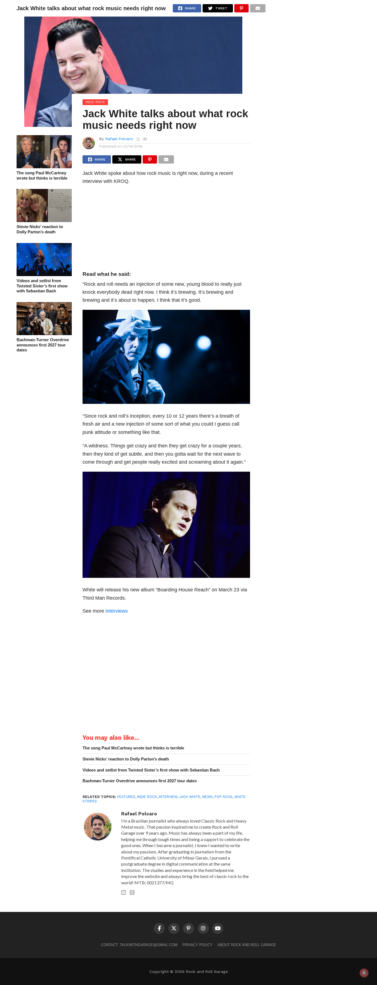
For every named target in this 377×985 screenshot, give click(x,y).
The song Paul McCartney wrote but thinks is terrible (42, 175)
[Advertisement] (166, 229)
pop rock (223, 797)
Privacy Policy (197, 945)
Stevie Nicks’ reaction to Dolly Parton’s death (40, 229)
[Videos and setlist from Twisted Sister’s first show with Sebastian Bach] (44, 274)
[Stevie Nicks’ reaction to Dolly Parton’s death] (44, 220)
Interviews (116, 611)
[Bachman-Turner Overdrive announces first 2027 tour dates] (44, 333)
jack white (189, 797)
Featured (126, 797)
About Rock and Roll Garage (246, 945)
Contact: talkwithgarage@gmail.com (139, 945)
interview (168, 797)
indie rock (147, 797)
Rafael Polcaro (119, 139)
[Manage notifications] (364, 972)
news (207, 797)
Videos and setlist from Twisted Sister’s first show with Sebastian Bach (42, 285)
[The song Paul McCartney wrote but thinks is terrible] (44, 166)
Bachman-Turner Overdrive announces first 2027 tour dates (43, 344)
